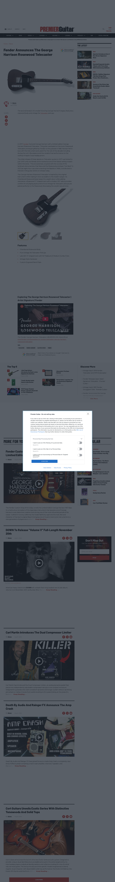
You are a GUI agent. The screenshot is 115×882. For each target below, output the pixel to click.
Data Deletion (47, 467)
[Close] (88, 414)
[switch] (79, 443)
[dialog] (57, 441)
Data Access (57, 467)
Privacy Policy (68, 467)
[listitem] (57, 439)
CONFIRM (44, 461)
